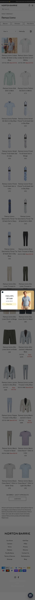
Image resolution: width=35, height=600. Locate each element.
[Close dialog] (2, 292)
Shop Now (9, 304)
